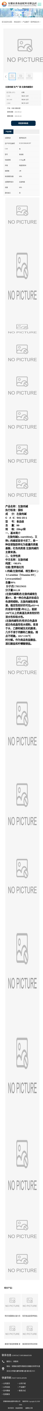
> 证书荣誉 (6, 1391)
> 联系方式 (22, 1391)
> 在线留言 (6, 1394)
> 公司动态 (6, 1387)
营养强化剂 (35, 22)
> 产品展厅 (22, 1387)
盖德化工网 (29, 1408)
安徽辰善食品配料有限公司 (11, 1401)
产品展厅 (26, 22)
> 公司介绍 (22, 1383)
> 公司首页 (6, 1383)
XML (20, 1405)
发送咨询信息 (23, 123)
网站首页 (17, 22)
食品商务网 (19, 1408)
